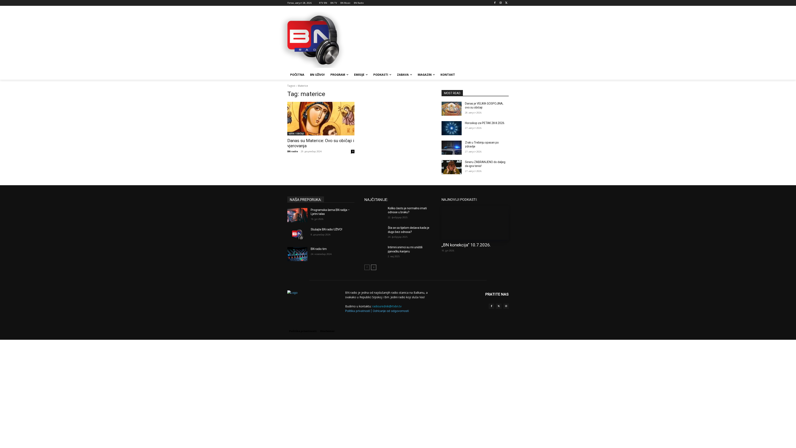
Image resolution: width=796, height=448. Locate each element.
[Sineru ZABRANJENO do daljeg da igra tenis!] (452, 167)
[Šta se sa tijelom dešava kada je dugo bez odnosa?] (374, 233)
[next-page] (373, 267)
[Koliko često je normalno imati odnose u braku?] (374, 213)
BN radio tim (319, 249)
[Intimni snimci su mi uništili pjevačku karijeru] (374, 252)
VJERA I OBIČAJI (296, 133)
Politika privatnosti (357, 311)
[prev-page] (367, 267)
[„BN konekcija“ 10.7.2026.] (475, 223)
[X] (506, 3)
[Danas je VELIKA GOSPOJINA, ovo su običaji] (452, 109)
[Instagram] (500, 3)
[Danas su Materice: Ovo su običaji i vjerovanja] (320, 118)
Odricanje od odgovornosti (391, 311)
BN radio (292, 151)
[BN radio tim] (297, 254)
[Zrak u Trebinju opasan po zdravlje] (452, 148)
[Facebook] (495, 3)
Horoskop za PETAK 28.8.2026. (485, 123)
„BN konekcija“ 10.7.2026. (466, 244)
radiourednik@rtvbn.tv (387, 306)
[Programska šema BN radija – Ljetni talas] (297, 215)
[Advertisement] (429, 39)
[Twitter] (498, 306)
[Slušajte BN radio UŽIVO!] (297, 235)
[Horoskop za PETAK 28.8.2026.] (452, 128)
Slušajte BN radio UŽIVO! (326, 229)
